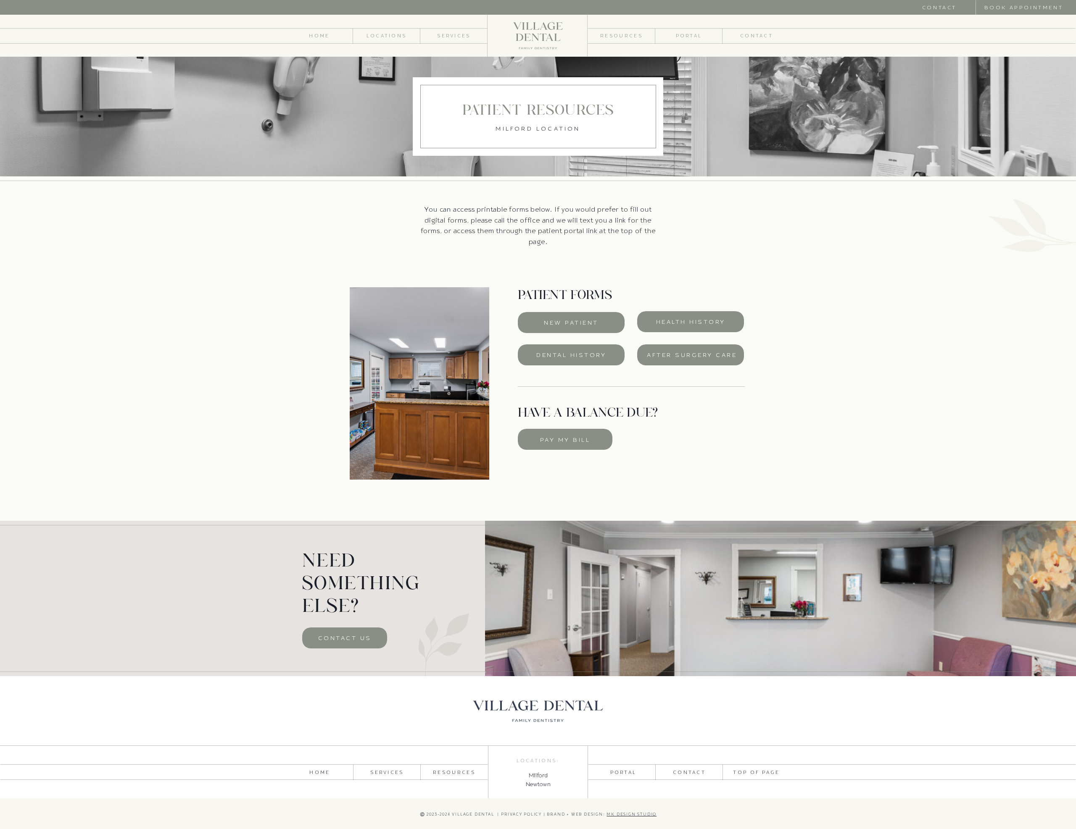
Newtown (538, 784)
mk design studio (632, 814)
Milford (538, 775)
